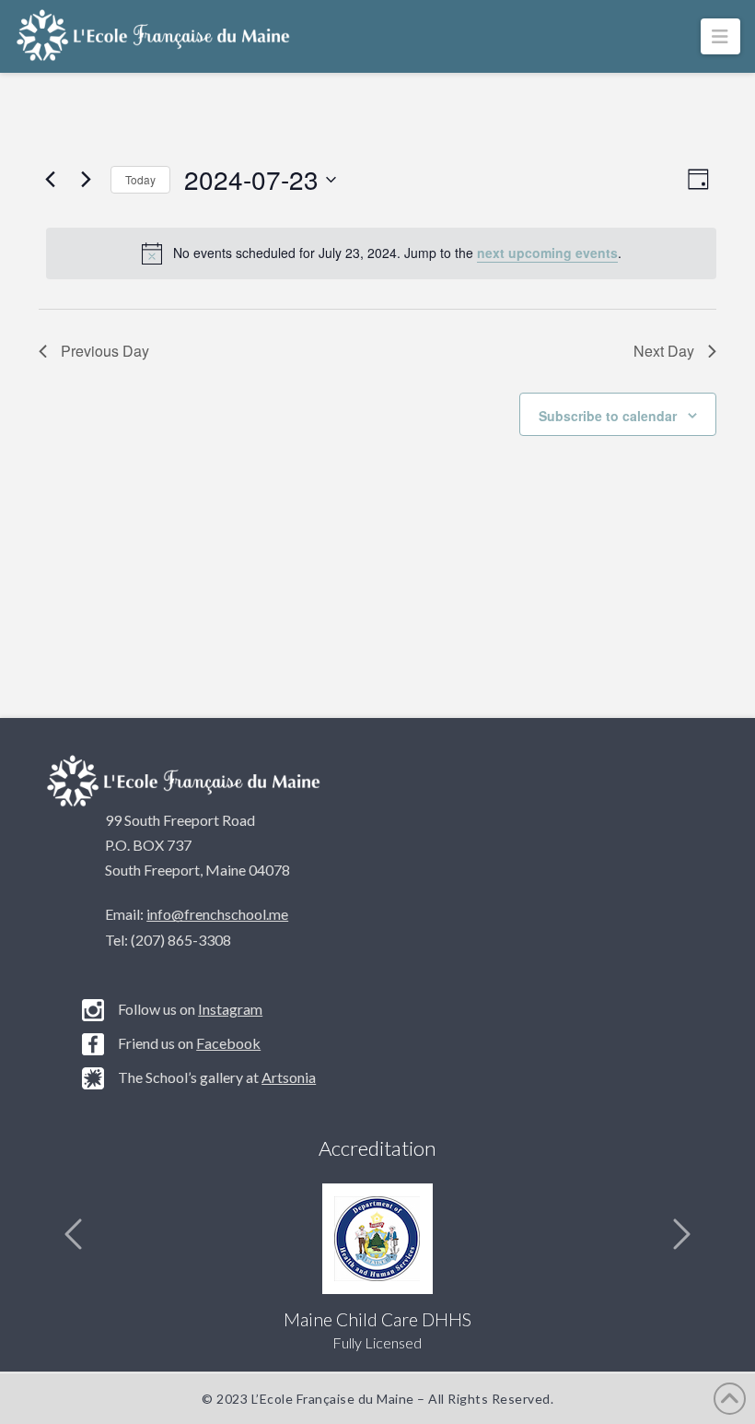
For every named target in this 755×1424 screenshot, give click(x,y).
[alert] (381, 253)
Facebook (228, 1043)
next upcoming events (547, 252)
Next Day (663, 350)
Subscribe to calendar (608, 415)
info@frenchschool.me (217, 914)
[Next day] (86, 180)
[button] (720, 36)
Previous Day (105, 350)
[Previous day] (50, 180)
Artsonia (288, 1077)
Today (140, 179)
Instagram (230, 1009)
